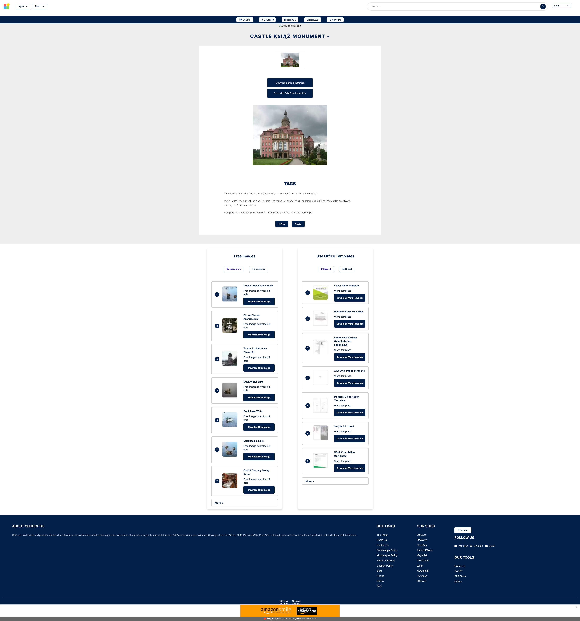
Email (492, 546)
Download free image (259, 301)
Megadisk (422, 555)
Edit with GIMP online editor (290, 93)
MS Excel (347, 269)
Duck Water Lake (253, 381)
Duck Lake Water (253, 411)
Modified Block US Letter (348, 311)
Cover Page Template (347, 285)
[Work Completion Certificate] (321, 467)
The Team (382, 535)
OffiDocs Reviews (284, 602)
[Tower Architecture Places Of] (230, 365)
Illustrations (258, 269)
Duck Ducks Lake (253, 440)
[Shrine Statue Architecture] (230, 332)
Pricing (380, 576)
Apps (21, 6)
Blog (379, 571)
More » (219, 502)
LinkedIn (478, 546)
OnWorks (422, 540)
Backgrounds (234, 269)
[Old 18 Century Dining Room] (230, 487)
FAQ (379, 586)
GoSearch (459, 566)
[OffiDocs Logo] (7, 6)
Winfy (420, 565)
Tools (38, 6)
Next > (298, 224)
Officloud (421, 581)
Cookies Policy (385, 565)
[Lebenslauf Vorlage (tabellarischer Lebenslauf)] (321, 354)
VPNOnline (423, 560)
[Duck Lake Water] (230, 426)
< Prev (282, 224)
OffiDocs (421, 535)
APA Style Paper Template (349, 370)
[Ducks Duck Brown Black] (230, 300)
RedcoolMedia (425, 550)
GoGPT (458, 571)
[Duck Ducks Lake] (230, 455)
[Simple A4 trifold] (321, 439)
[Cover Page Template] (321, 298)
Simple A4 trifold (344, 426)
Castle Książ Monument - (290, 36)
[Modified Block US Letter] (321, 324)
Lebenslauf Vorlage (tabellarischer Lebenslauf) (345, 341)
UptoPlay (422, 545)
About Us (382, 540)
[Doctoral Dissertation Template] (321, 411)
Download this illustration (290, 82)
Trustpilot (463, 530)
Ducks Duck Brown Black (258, 285)
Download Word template (350, 297)
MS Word (326, 269)
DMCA (380, 581)
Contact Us (383, 545)
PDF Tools (460, 576)
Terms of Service (386, 560)
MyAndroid (423, 571)
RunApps (422, 576)
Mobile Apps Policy (387, 555)
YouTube (463, 546)
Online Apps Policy (387, 550)
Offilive (458, 581)
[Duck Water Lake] (230, 396)
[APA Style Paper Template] (321, 384)
